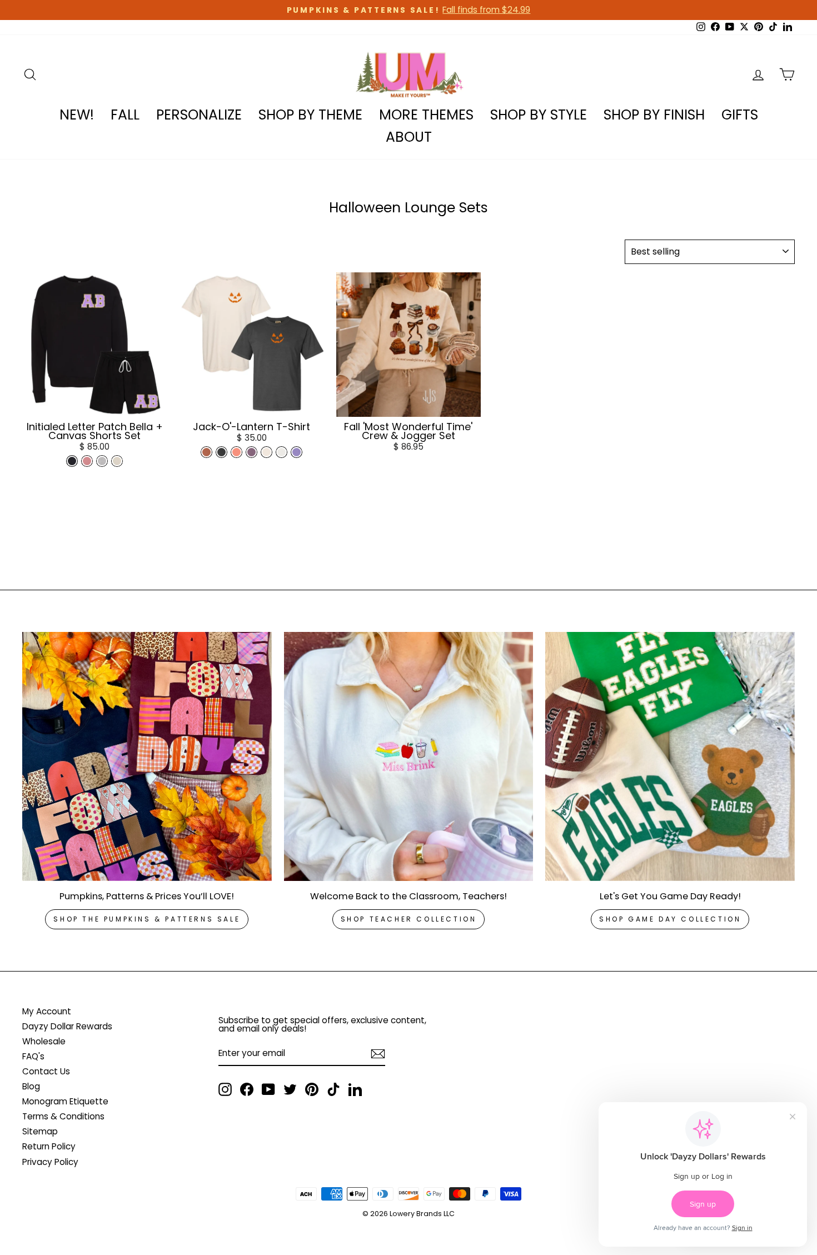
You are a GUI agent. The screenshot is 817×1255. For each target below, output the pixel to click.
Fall (125, 114)
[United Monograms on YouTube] (268, 1089)
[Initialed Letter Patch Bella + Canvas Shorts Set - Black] (72, 461)
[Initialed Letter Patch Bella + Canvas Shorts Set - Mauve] (87, 461)
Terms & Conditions (63, 1116)
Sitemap (40, 1131)
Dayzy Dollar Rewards (67, 1026)
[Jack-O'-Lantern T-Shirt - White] (281, 452)
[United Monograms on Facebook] (246, 1089)
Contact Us (46, 1071)
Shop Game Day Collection (670, 919)
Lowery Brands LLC (422, 1213)
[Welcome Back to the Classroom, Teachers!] (409, 757)
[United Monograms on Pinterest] (311, 1089)
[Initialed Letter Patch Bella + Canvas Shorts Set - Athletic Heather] (102, 461)
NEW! (76, 114)
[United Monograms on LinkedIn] (355, 1089)
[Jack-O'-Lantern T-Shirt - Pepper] (221, 452)
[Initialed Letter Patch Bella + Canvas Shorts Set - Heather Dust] (117, 461)
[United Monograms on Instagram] (225, 1089)
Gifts (739, 114)
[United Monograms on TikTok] (333, 1089)
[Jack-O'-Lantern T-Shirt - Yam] (206, 452)
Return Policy (49, 1146)
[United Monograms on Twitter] (290, 1089)
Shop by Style (538, 114)
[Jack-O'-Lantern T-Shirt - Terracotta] (236, 452)
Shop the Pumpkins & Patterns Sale (146, 919)
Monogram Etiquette (65, 1101)
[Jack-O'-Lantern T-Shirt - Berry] (251, 452)
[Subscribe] (378, 1053)
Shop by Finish (654, 114)
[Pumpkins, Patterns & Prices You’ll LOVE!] (147, 757)
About (409, 137)
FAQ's (33, 1056)
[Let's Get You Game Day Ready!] (670, 757)
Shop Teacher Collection (409, 919)
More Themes (426, 114)
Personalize (199, 114)
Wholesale (44, 1041)
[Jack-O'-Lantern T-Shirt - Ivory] (266, 452)
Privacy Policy (50, 1162)
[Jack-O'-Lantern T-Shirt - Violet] (296, 452)
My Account (46, 1011)
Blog (31, 1086)
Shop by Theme (310, 114)
